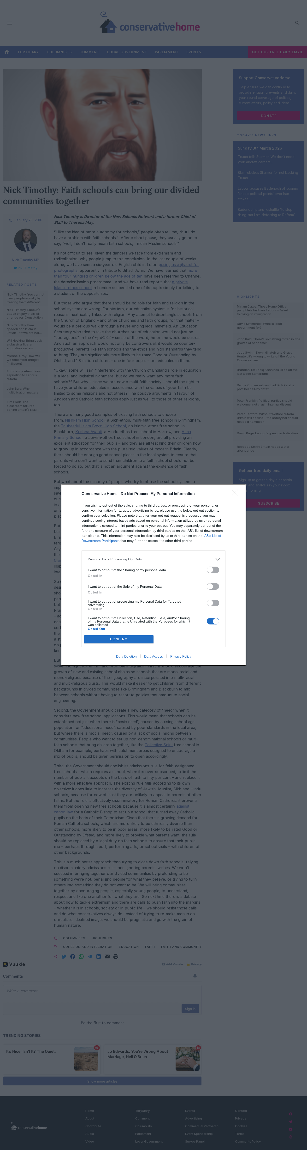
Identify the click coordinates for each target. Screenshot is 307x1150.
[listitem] (153, 559)
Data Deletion (126, 656)
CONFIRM (119, 639)
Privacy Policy (180, 656)
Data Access (153, 656)
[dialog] (153, 575)
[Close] (236, 494)
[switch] (213, 570)
